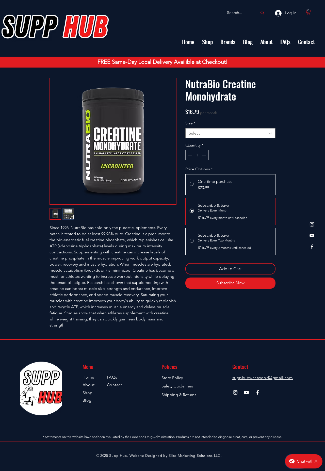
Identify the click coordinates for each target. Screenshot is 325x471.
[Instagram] (312, 224)
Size (190, 123)
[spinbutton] (197, 155)
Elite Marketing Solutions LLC (194, 455)
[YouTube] (312, 235)
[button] (308, 11)
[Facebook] (312, 247)
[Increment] (204, 155)
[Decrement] (189, 155)
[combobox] (230, 133)
